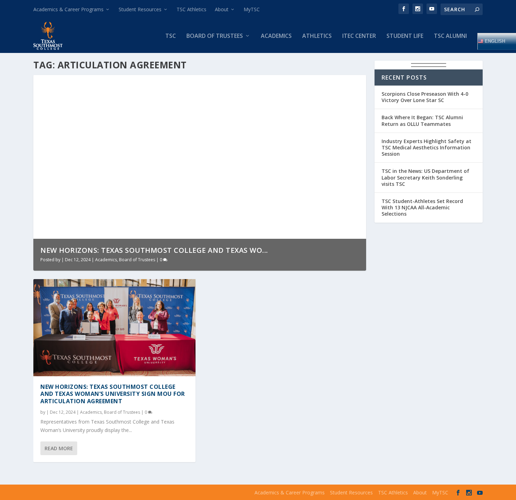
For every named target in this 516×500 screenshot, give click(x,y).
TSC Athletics (191, 9)
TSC (170, 36)
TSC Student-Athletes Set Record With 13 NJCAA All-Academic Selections (422, 207)
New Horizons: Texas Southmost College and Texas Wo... (154, 250)
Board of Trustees (214, 36)
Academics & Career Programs (68, 9)
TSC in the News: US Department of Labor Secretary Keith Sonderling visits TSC (425, 177)
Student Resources (140, 9)
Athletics (317, 36)
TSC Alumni (450, 36)
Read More (59, 448)
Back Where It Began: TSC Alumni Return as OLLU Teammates (422, 120)
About (222, 9)
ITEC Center (359, 36)
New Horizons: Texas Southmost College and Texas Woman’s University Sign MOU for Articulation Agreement (112, 394)
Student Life (404, 36)
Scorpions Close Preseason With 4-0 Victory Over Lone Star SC (425, 96)
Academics (276, 36)
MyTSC (252, 9)
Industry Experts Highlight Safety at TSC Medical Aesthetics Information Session (426, 147)
